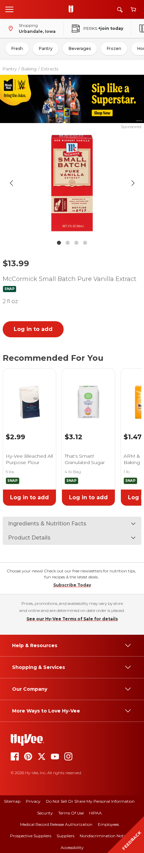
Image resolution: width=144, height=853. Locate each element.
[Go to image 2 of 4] (67, 243)
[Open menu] (9, 9)
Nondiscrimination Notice (104, 835)
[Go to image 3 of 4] (76, 243)
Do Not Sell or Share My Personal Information (90, 801)
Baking (29, 68)
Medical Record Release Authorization (56, 824)
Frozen (114, 48)
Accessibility (72, 847)
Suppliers (65, 835)
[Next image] (133, 183)
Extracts (49, 68)
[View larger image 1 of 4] (72, 183)
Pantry (46, 48)
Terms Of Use (71, 812)
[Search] (120, 9)
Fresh (17, 48)
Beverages (80, 48)
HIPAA (95, 812)
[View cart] (133, 9)
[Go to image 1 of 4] (59, 243)
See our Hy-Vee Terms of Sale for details (72, 618)
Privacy (33, 801)
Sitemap (12, 801)
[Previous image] (11, 183)
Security (45, 812)
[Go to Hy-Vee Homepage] (73, 9)
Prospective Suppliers (30, 835)
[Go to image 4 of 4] (85, 243)
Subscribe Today (72, 584)
